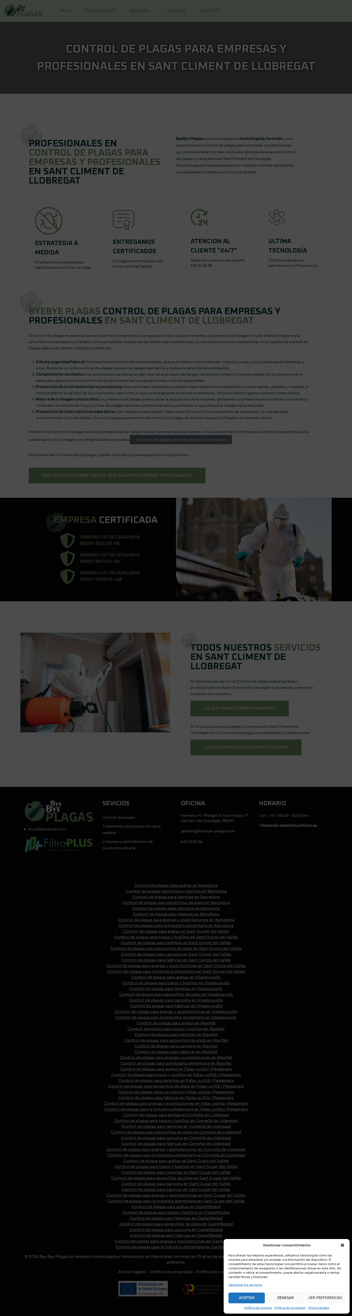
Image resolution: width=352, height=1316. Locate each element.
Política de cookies (258, 1308)
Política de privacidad (290, 1308)
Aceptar (247, 1298)
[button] (342, 1245)
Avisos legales (318, 1308)
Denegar (285, 1298)
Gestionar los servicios (245, 1285)
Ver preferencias (325, 1298)
